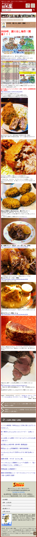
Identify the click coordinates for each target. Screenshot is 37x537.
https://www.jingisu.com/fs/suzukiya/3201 (12, 91)
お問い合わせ (6, 511)
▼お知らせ (24, 395)
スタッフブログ (7, 505)
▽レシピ (21, 397)
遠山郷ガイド (6, 508)
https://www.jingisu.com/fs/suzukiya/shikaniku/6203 (14, 247)
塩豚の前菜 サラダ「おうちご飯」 (12, 458)
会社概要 (5, 499)
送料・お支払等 (7, 502)
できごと (30, 395)
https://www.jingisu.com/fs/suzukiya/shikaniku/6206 (14, 279)
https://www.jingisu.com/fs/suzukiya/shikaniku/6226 (14, 314)
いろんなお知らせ (8, 397)
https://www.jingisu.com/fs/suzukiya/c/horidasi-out (14, 59)
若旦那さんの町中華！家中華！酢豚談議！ (14, 444)
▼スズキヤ (15, 397)
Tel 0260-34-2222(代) (18, 492)
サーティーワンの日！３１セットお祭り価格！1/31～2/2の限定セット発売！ (20, 404)
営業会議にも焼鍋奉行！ (9, 469)
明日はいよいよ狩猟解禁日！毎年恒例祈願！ (15, 448)
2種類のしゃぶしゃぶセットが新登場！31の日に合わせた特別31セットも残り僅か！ (20, 410)
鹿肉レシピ (26, 397)
